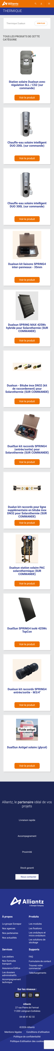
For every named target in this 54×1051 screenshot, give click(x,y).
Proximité (27, 852)
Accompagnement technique (11, 981)
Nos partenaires (10, 933)
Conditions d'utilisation (38, 1032)
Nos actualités (9, 937)
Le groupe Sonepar (11, 923)
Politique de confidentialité (27, 1036)
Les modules (35, 923)
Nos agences (8, 928)
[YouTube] (37, 995)
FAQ (31, 956)
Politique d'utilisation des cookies (27, 1041)
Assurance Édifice (11, 968)
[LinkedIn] (17, 995)
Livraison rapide (27, 820)
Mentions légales (13, 1032)
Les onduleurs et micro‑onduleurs (37, 934)
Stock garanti (27, 867)
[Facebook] (23, 995)
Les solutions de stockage (37, 941)
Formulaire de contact (40, 961)
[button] (27, 877)
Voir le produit (27, 522)
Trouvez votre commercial (35, 967)
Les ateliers (8, 956)
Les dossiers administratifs (9, 974)
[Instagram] (30, 995)
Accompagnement (27, 836)
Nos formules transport (9, 962)
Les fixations (35, 928)
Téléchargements (37, 972)
